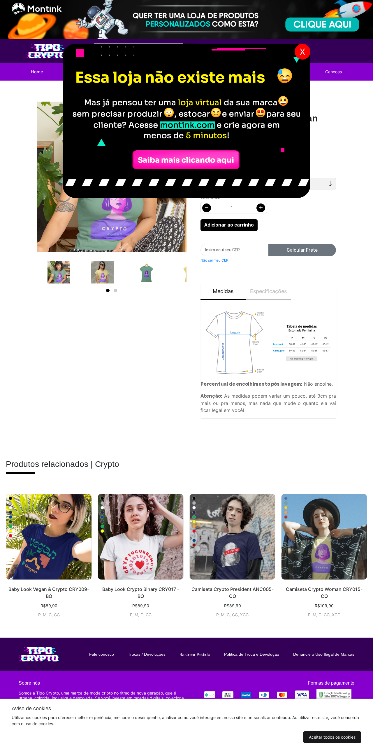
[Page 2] (115, 290)
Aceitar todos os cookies (332, 737)
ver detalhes (48, 537)
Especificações (268, 291)
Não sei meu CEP (214, 260)
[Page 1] (108, 290)
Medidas (223, 291)
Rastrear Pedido (195, 654)
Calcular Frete (302, 250)
